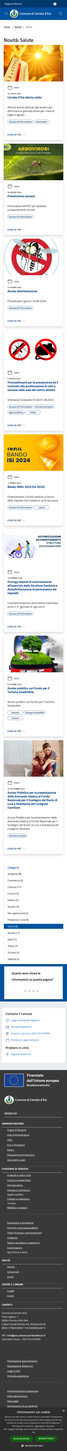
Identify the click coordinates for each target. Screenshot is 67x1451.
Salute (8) (13, 926)
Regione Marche (13, 4)
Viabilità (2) (13, 959)
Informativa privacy (17, 1396)
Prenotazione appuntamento (22, 1361)
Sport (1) (12, 939)
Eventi (10, 1296)
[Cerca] (60, 14)
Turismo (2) (13, 952)
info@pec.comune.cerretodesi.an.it (26, 1335)
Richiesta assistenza (18, 1376)
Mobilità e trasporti (17, 1207)
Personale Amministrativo (21, 1155)
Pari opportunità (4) (18, 913)
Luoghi (10, 1291)
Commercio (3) (15, 880)
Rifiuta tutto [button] (46, 1438)
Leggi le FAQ (13, 1371)
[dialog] (33, 1429)
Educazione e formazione (20, 1223)
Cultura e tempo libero (19, 1180)
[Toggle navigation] (6, 13)
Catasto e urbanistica (18, 1199)
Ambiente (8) (14, 874)
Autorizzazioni (14, 1248)
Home (7, 27)
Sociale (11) (14, 933)
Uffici (10, 1140)
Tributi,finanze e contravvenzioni (24, 1233)
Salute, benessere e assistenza (23, 1243)
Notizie (11, 1267)
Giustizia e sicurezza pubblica (22, 1228)
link (33, 1432)
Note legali (13, 1401)
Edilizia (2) (13, 900)
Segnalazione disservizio (20, 1366)
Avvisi (16, 87)
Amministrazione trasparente (22, 1391)
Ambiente (12, 1238)
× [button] (63, 1411)
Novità (18, 27)
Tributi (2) (13, 946)
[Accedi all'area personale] (55, 4)
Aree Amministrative (18, 1135)
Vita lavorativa (15, 1185)
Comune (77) (14, 887)
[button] (33, 1445)
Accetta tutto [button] (21, 1438)
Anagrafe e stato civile (19, 1175)
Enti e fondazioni (16, 1145)
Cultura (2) (13, 893)
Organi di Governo (16, 1130)
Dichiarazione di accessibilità (22, 1406)
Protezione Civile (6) (18, 920)
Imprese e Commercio (18, 1190)
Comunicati (13, 1272)
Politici (10, 1150)
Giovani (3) (13, 907)
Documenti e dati (16, 1160)
